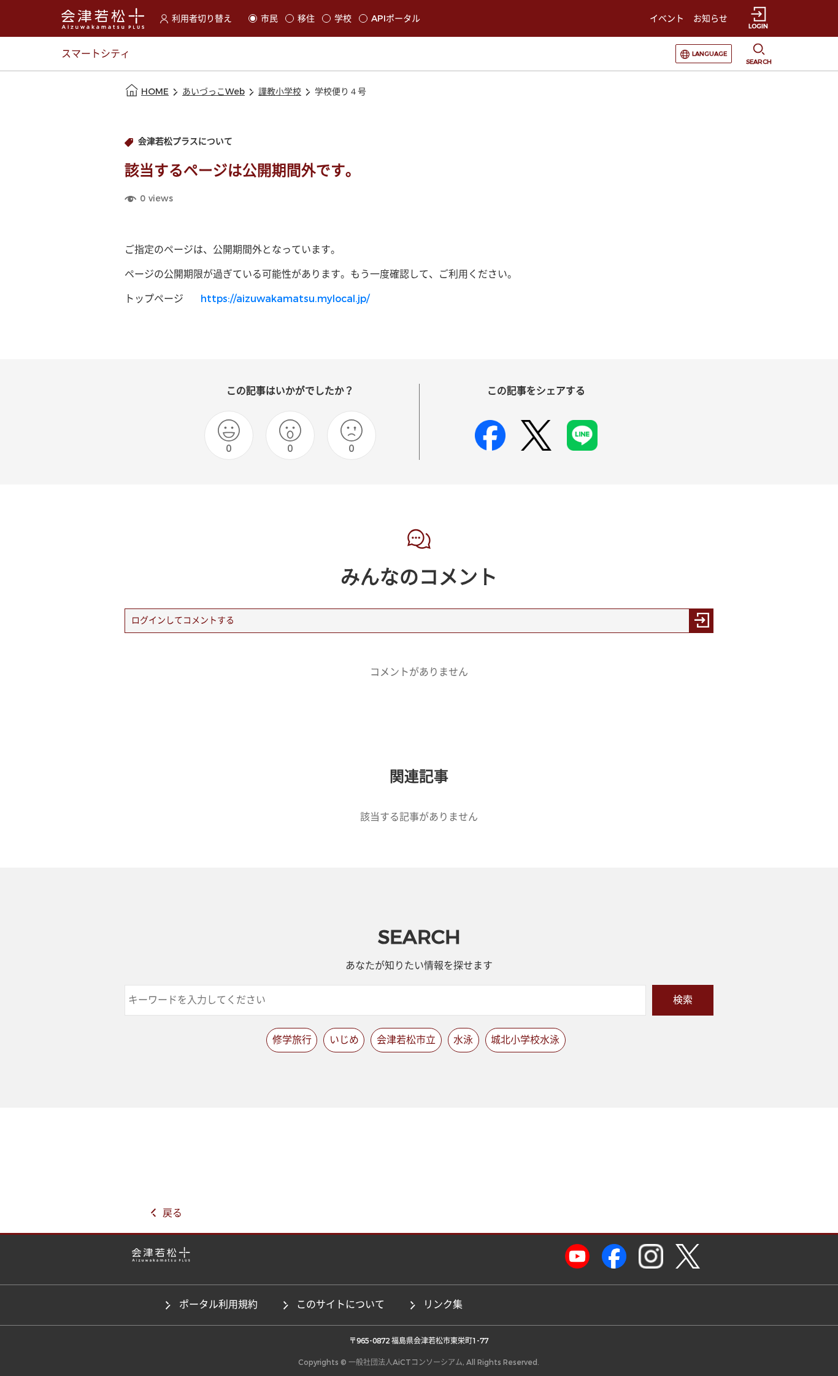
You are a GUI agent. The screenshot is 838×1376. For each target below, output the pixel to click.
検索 (683, 999)
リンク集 (443, 1304)
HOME (155, 92)
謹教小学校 (279, 92)
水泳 (463, 1039)
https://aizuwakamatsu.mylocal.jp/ (285, 298)
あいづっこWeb (213, 92)
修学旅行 (292, 1039)
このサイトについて (340, 1304)
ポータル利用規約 (218, 1304)
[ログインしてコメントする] (701, 620)
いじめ (344, 1039)
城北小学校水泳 (525, 1039)
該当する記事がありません (419, 816)
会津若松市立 (406, 1039)
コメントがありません (419, 672)
